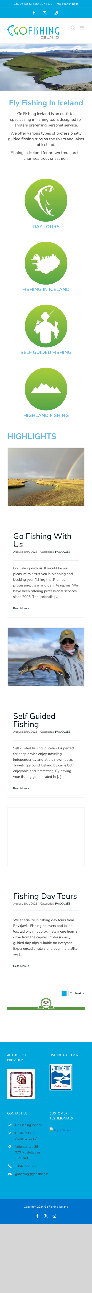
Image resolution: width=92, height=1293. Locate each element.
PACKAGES (62, 552)
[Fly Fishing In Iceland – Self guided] (46, 306)
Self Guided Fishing (34, 720)
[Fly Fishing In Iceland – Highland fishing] (46, 369)
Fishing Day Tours (45, 896)
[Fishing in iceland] (46, 243)
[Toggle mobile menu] (82, 27)
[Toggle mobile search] (73, 27)
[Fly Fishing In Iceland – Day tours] (46, 180)
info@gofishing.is (67, 4)
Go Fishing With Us (42, 540)
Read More (20, 608)
